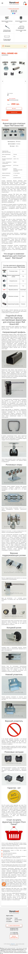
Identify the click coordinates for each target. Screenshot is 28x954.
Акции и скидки (9, 918)
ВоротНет (13, 943)
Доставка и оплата (18, 919)
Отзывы (16, 918)
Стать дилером (9, 921)
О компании (8, 919)
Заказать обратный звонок (14, 925)
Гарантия (16, 921)
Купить (14, 108)
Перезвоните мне (14, 112)
